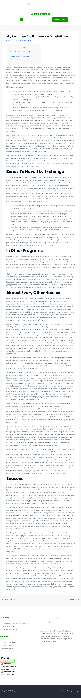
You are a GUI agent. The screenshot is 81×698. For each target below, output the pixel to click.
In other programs (18, 54)
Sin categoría (11, 40)
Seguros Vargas (40, 14)
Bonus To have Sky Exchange (21, 51)
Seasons (15, 59)
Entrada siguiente (72, 599)
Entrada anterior (8, 599)
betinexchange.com (20, 158)
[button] (21, 19)
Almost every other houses (21, 57)
